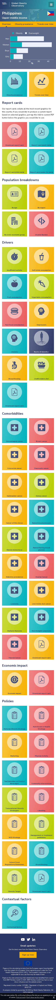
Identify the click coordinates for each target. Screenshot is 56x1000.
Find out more (20, 997)
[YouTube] (23, 939)
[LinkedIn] (33, 939)
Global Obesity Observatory (19, 4)
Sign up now (28, 955)
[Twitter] (28, 939)
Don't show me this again (35, 997)
